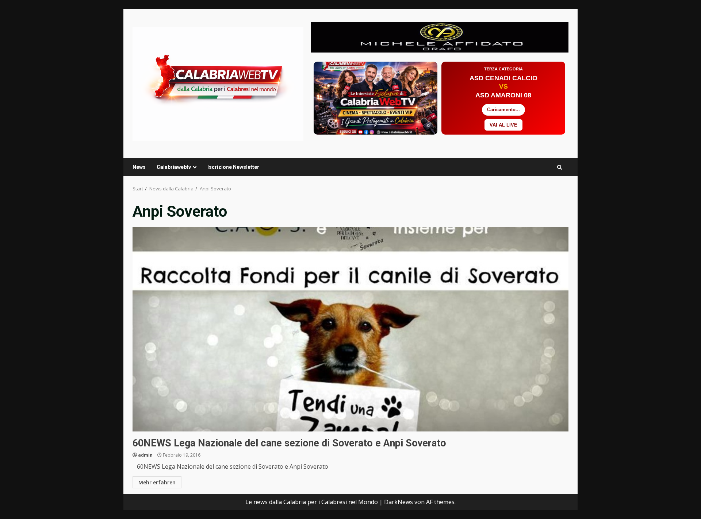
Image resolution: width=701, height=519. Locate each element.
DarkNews (398, 502)
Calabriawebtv (174, 167)
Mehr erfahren (157, 482)
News (139, 167)
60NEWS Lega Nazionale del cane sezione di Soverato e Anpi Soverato (350, 329)
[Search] (559, 167)
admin (145, 455)
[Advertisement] (439, 36)
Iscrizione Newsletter (233, 167)
